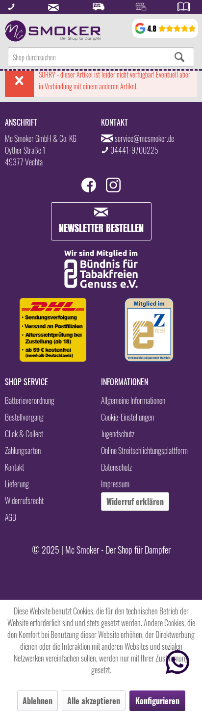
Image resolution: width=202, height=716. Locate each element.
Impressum (115, 484)
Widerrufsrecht (24, 500)
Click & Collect (24, 434)
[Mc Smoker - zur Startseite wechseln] (53, 31)
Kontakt (14, 467)
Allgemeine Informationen (133, 400)
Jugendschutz (117, 434)
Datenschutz (116, 467)
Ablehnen (37, 701)
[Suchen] (179, 57)
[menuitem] (101, 57)
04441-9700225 (134, 150)
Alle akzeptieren (93, 701)
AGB (10, 517)
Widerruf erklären (135, 501)
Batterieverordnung (29, 400)
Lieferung (17, 484)
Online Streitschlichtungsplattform (144, 450)
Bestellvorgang (24, 417)
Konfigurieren (157, 701)
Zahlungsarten (23, 450)
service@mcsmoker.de (144, 138)
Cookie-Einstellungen (127, 417)
